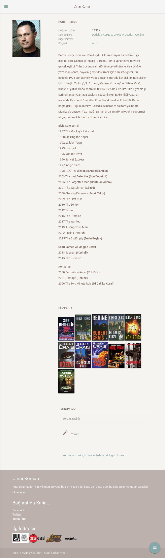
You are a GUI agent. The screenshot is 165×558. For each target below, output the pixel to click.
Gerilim (139, 34)
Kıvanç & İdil (29, 552)
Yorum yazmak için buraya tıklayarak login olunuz (93, 455)
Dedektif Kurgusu (102, 34)
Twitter (16, 514)
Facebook (18, 510)
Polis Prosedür (124, 34)
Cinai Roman (82, 6)
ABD (94, 43)
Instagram (19, 518)
